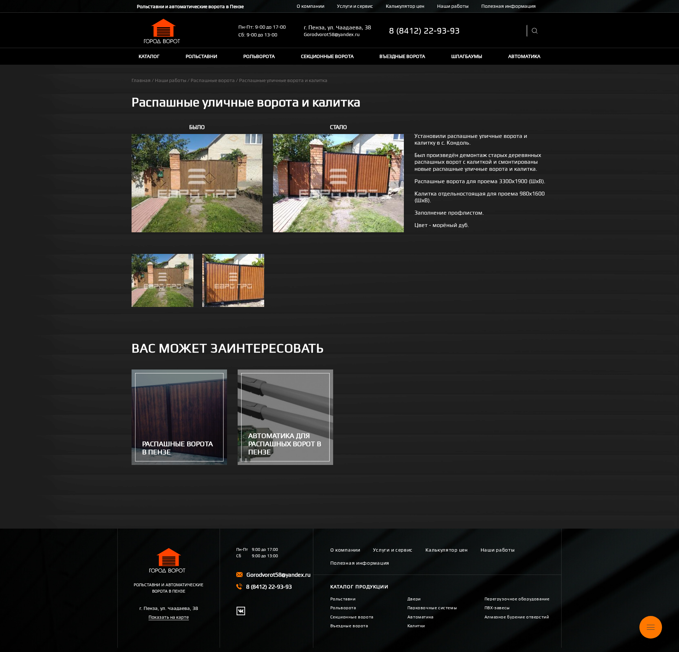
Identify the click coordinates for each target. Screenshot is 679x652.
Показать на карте (169, 617)
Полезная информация (508, 6)
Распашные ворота (213, 80)
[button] (197, 183)
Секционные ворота (327, 56)
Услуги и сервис (355, 6)
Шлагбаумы (466, 56)
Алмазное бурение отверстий (516, 617)
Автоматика (524, 56)
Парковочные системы (432, 607)
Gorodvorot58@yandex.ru (332, 34)
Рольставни (201, 56)
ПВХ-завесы (497, 607)
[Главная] (163, 31)
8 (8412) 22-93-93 (424, 31)
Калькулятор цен (405, 6)
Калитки (416, 625)
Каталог (149, 56)
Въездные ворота (402, 56)
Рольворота (259, 56)
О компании (310, 6)
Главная (141, 80)
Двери (414, 598)
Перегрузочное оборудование (517, 598)
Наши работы (453, 6)
